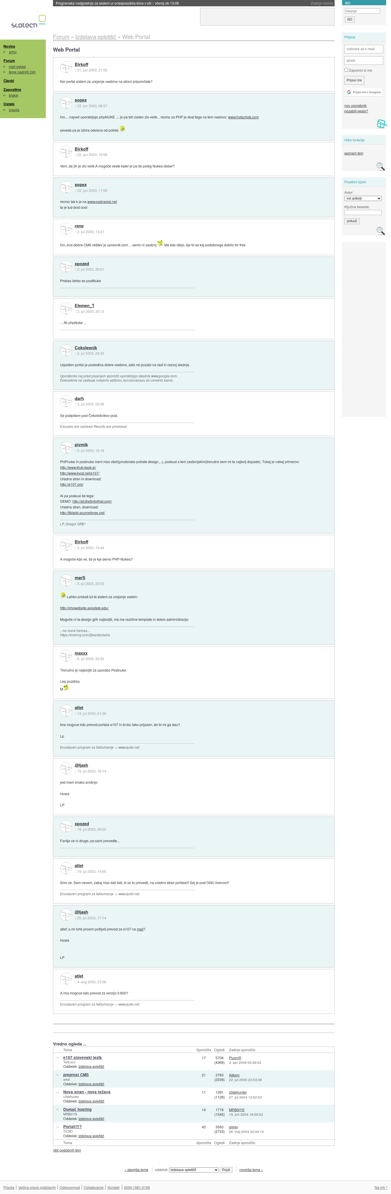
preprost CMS (76, 1074)
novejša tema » (251, 1169)
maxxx (81, 653)
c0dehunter (71, 1096)
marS (80, 578)
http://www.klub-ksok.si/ (78, 467)
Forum (9, 60)
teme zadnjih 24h (22, 71)
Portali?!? (72, 1126)
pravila (14, 109)
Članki (8, 80)
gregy (233, 1126)
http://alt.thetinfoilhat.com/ (92, 501)
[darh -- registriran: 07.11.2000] (66, 401)
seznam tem (353, 153)
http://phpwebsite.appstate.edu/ (84, 607)
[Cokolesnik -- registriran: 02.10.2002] (66, 350)
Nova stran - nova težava (86, 1091)
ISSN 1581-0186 (137, 1187)
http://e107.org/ (71, 484)
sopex (81, 100)
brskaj (13, 95)
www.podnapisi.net (102, 201)
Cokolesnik (86, 348)
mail (140, 928)
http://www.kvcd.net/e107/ (79, 473)
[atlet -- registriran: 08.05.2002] (66, 711)
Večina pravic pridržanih (37, 1187)
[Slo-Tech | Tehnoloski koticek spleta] (29, 22)
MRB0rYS (70, 1114)
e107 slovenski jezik (82, 1057)
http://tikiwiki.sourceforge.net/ (82, 512)
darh (79, 398)
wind (66, 1079)
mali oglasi (17, 66)
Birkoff (81, 64)
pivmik (81, 445)
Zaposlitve (12, 89)
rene (79, 226)
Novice (9, 46)
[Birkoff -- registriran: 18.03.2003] (66, 67)
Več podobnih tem (67, 1150)
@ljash (81, 765)
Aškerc (234, 1074)
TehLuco (69, 1062)
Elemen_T (84, 306)
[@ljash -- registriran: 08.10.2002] (66, 768)
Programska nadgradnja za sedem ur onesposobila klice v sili (117, 3)
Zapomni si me (360, 70)
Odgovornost (70, 1187)
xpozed (82, 264)
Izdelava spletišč (91, 1066)
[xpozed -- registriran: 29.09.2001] (66, 266)
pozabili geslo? (356, 110)
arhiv (13, 51)
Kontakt (113, 1187)
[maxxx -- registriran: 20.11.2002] (66, 656)
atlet (79, 708)
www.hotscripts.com (243, 116)
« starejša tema (136, 1169)
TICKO (68, 1131)
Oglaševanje (94, 1187)
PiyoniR (235, 1057)
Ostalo (9, 103)
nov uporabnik (355, 105)
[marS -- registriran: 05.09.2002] (66, 580)
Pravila (8, 1187)
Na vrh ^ (381, 1187)
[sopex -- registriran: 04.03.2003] (66, 103)
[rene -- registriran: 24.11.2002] (66, 229)
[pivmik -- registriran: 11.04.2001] (66, 448)
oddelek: (162, 1169)
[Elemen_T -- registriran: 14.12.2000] (66, 309)
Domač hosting (77, 1109)
